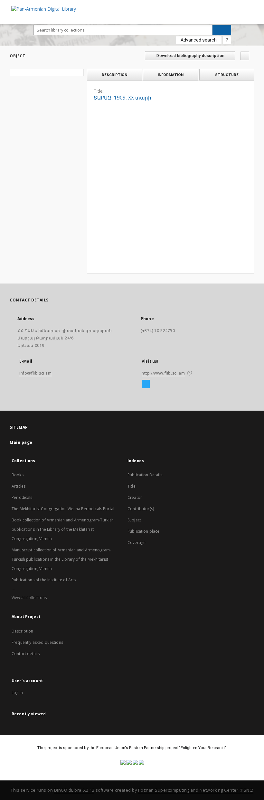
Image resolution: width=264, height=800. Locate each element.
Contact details (26, 653)
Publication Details (144, 475)
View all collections (29, 597)
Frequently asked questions (37, 642)
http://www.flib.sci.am (163, 373)
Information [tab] (171, 74)
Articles (18, 486)
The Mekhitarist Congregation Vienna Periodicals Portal (63, 508)
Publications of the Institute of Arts (44, 580)
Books (18, 475)
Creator (134, 497)
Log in (17, 692)
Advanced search (199, 40)
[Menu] (256, 5)
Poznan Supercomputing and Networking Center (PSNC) (195, 790)
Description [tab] (114, 74)
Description (22, 631)
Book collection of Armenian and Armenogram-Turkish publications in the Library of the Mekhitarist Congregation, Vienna (63, 529)
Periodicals (22, 497)
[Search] (221, 30)
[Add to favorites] (244, 56)
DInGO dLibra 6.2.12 (74, 790)
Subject (134, 520)
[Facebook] (146, 384)
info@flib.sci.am (35, 373)
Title (131, 486)
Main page (21, 442)
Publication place (143, 531)
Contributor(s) (140, 508)
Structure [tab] (227, 74)
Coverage (136, 542)
